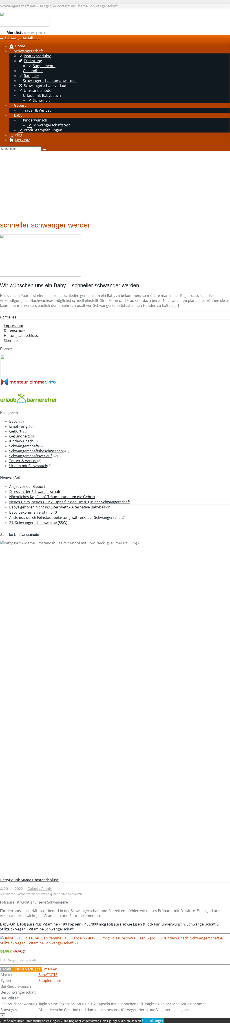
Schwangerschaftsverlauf (30, 455)
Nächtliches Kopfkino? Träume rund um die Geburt (52, 496)
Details (6, 969)
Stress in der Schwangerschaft (34, 491)
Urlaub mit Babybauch (28, 465)
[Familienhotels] (28, 375)
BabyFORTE (48, 974)
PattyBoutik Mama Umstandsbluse (29, 879)
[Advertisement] (115, 184)
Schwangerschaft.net (22, 37)
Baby (13, 421)
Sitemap (11, 340)
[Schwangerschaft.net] (24, 25)
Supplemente (49, 980)
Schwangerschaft (23, 446)
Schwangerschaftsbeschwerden (36, 451)
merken (50, 969)
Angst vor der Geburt (27, 486)
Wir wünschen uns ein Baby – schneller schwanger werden (69, 285)
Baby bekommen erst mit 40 (33, 512)
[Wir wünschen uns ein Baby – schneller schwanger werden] (40, 275)
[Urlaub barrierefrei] (28, 404)
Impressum (13, 325)
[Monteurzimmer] (28, 384)
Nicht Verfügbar (28, 969)
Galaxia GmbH (39, 888)
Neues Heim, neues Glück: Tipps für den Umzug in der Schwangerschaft (69, 501)
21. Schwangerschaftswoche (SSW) (38, 522)
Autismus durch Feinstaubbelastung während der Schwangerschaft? (67, 517)
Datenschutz (14, 330)
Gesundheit (19, 436)
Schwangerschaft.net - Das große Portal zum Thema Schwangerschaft (59, 6)
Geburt (15, 431)
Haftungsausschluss (21, 335)
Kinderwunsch (21, 441)
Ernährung (18, 426)
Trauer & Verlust (23, 460)
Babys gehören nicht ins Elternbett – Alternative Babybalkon (60, 507)
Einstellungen (153, 1020)
